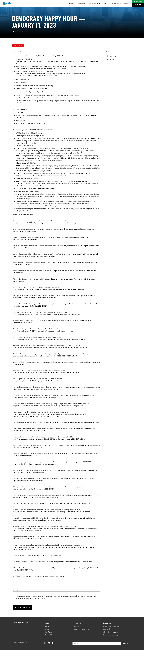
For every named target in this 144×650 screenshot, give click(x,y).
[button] (72, 3)
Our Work (48, 626)
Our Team (48, 632)
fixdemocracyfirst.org (46, 86)
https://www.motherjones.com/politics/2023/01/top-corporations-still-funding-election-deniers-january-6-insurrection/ (52, 512)
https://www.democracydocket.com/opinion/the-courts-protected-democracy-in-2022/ (70, 422)
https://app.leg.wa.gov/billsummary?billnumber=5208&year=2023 (61, 196)
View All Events (22, 608)
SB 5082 (18, 148)
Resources (107, 623)
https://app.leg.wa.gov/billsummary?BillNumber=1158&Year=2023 (48, 158)
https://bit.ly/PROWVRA (44, 171)
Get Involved (78, 623)
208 (20, 194)
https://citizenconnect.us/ (36, 123)
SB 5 (17, 194)
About (47, 623)
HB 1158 (18, 156)
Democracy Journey (110, 635)
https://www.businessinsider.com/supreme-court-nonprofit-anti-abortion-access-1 (62, 503)
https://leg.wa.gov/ (37, 133)
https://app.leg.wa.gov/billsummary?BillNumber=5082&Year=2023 (37, 151)
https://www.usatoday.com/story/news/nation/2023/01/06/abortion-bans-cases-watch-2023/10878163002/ (49, 439)
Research (106, 629)
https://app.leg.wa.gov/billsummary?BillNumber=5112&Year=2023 (77, 138)
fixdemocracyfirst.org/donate (37, 88)
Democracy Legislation (111, 626)
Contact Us (49, 635)
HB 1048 (18, 166)
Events (76, 626)
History (48, 629)
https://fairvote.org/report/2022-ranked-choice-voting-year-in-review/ (69, 562)
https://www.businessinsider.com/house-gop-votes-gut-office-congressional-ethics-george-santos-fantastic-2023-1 (51, 347)
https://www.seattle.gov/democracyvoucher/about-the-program (37, 206)
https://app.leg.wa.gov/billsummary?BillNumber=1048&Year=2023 (70, 166)
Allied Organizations (110, 632)
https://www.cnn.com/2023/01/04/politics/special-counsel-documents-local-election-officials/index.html (48, 223)
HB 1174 (18, 181)
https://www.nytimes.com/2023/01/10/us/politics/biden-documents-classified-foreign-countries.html (47, 372)
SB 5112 (18, 138)
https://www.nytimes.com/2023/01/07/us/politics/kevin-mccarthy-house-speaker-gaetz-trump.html (46, 314)
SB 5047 (18, 173)
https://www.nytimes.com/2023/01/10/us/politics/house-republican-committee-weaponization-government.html (50, 339)
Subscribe (138, 1)
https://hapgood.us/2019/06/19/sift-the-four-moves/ (46, 576)
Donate (138, 5)
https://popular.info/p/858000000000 (49, 555)
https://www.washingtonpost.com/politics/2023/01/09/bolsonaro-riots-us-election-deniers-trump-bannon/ (48, 289)
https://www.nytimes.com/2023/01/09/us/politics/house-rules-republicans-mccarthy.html (43, 331)
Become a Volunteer (81, 629)
